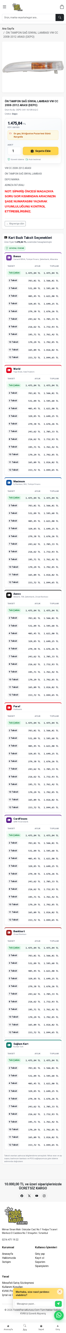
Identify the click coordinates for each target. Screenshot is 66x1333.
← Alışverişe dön (15, 223)
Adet (10, 145)
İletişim (6, 1262)
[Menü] (4, 7)
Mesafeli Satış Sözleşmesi (18, 1282)
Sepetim (40, 1262)
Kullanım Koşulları (12, 1287)
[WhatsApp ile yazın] (59, 1315)
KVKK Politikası (11, 1291)
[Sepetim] (62, 7)
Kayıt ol (39, 1257)
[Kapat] (59, 1291)
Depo (14, 114)
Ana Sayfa (8, 28)
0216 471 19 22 (10, 1239)
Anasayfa (7, 1253)
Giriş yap (40, 1253)
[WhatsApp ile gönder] (58, 1304)
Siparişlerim (42, 1266)
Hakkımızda (9, 1257)
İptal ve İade (9, 1295)
